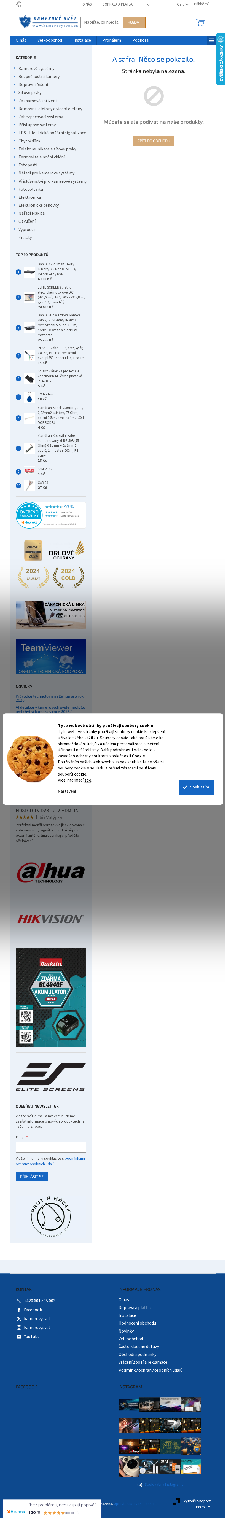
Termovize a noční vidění (39, 157)
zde (85, 780)
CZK (178, 4)
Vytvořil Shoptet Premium (195, 1504)
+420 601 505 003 (37, 1301)
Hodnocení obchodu (135, 1323)
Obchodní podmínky (135, 1355)
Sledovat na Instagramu (161, 1484)
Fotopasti (25, 165)
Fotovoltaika (28, 189)
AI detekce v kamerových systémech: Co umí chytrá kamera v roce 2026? (48, 709)
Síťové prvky (27, 93)
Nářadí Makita (29, 213)
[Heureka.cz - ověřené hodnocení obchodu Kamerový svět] (49, 515)
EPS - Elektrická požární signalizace (50, 133)
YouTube (29, 1337)
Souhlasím (197, 787)
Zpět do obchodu (151, 140)
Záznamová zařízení (35, 101)
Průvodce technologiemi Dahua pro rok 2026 (47, 698)
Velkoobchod (129, 1339)
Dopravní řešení (31, 85)
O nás (84, 4)
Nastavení (65, 791)
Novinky (124, 1331)
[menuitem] (18, 40)
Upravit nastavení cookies (133, 1504)
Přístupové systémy (34, 125)
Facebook (31, 1310)
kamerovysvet (35, 1319)
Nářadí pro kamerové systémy (44, 173)
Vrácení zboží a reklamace (141, 1362)
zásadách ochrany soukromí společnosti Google (99, 756)
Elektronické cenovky (36, 205)
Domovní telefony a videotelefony (48, 109)
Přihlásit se (29, 1176)
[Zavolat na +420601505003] (22, 4)
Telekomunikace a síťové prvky (45, 149)
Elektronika (27, 197)
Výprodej (24, 230)
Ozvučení (24, 221)
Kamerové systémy (34, 69)
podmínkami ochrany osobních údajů (48, 1161)
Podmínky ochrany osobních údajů (149, 1370)
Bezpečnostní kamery (36, 77)
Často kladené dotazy (137, 1347)
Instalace (125, 1315)
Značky (22, 238)
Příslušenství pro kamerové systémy (50, 181)
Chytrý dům (27, 141)
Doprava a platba (115, 4)
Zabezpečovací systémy (38, 117)
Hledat (132, 22)
